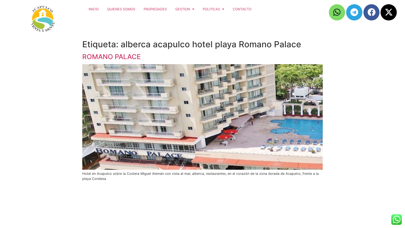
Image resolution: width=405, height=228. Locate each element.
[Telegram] (354, 12)
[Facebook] (371, 12)
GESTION (182, 9)
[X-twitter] (389, 12)
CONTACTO (242, 9)
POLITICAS (211, 9)
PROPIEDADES (155, 9)
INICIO (94, 9)
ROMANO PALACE (111, 57)
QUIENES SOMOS (121, 9)
